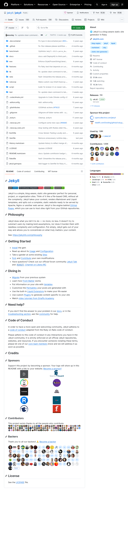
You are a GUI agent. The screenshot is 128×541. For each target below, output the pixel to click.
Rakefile (12, 158)
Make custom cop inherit (48, 82)
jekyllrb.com (98, 39)
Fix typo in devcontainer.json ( (50, 41)
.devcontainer (15, 41)
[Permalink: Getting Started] (6, 241)
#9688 (63, 123)
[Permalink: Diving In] (6, 271)
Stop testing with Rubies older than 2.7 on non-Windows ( (61, 128)
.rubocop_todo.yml (17, 128)
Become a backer (48, 441)
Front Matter (28, 281)
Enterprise (75, 4)
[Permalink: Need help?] (6, 304)
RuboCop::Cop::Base (67, 82)
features (12, 66)
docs (11, 56)
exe (10, 61)
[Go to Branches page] (22, 28)
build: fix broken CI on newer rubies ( (53, 87)
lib (10, 72)
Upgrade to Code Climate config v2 (52, 97)
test (10, 92)
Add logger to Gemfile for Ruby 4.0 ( (53, 164)
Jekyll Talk (72, 261)
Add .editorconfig (45, 102)
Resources (43, 4)
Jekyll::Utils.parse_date (56, 51)
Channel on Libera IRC (31, 264)
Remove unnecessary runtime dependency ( (56, 138)
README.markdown (17, 153)
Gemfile (12, 138)
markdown (95, 47)
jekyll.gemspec (15, 164)
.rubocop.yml (14, 123)
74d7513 (53, 35)
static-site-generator (99, 52)
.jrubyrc (12, 118)
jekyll (10, 12)
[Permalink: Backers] (6, 436)
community (44, 314)
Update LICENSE (45, 148)
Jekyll (13, 180)
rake (11, 77)
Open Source (59, 4)
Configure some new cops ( (49, 123)
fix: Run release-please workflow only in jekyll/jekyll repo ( (61, 46)
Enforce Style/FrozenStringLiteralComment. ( (56, 61)
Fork (100, 13)
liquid (113, 43)
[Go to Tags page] (27, 28)
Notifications (84, 13)
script (11, 87)
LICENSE (13, 148)
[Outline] (82, 171)
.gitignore (13, 112)
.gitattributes (14, 107)
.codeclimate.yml (16, 97)
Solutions (28, 4)
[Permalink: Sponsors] (6, 360)
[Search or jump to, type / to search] (96, 4)
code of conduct (18, 330)
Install (15, 247)
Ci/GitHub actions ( (46, 107)
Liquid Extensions (35, 291)
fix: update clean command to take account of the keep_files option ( (66, 72)
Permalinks (31, 288)
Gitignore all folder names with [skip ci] (57, 112)
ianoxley (10, 35)
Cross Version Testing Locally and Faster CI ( (56, 133)
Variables (48, 284)
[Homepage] (6, 4)
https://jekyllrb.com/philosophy (27, 235)
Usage (33, 251)
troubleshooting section (19, 314)
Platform (15, 4)
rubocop (12, 82)
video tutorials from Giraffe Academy (36, 298)
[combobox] (54, 28)
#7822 (56, 107)
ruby (104, 47)
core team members (37, 344)
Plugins (27, 295)
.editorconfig (14, 102)
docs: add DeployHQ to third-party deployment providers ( (62, 56)
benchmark (14, 51)
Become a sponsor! (52, 368)
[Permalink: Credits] (6, 353)
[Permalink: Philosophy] (6, 214)
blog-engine (96, 43)
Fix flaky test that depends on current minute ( (57, 66)
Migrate (15, 277)
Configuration (46, 251)
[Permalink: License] (6, 476)
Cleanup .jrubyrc (45, 118)
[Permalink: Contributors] (6, 418)
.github (12, 46)
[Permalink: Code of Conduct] (6, 320)
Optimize (42, 51)
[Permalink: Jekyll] (6, 180)
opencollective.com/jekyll (105, 118)
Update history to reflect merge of (52, 143)
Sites (44, 254)
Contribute (26, 258)
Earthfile (12, 133)
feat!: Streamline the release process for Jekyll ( (57, 77)
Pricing (87, 4)
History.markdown (16, 143)
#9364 (65, 41)
